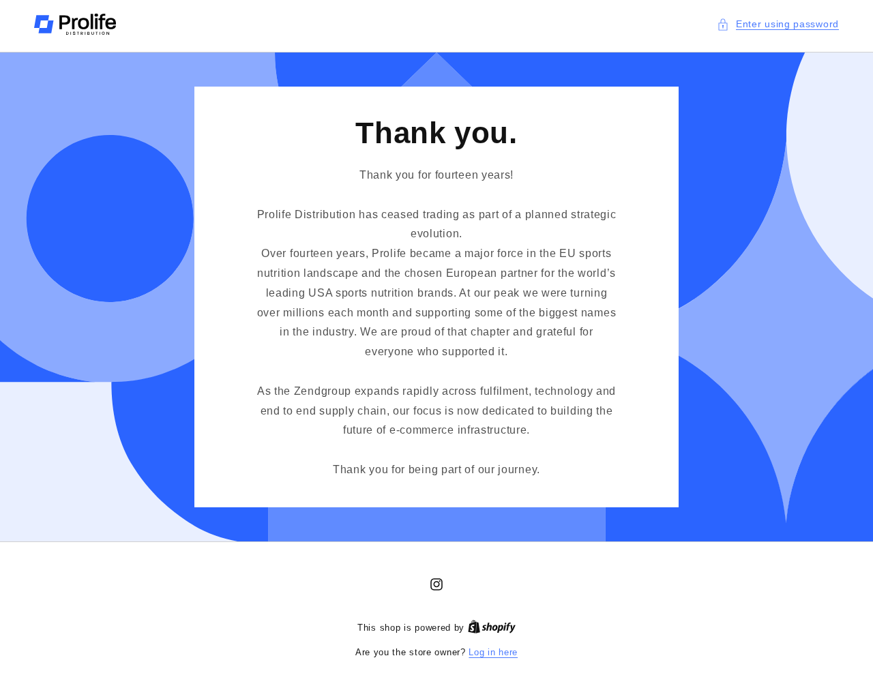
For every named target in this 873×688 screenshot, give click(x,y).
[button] (778, 24)
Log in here (493, 652)
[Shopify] (492, 628)
